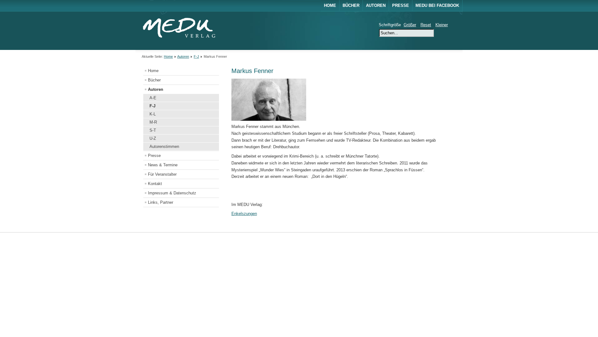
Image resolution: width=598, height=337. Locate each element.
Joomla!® (450, 240)
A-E (153, 97)
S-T (153, 130)
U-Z (153, 138)
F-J (196, 56)
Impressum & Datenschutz (172, 193)
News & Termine (163, 165)
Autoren (376, 5)
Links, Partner (160, 202)
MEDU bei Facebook (437, 5)
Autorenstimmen (164, 146)
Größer (410, 24)
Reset (425, 24)
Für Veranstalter (162, 174)
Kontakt (155, 183)
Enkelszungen (244, 213)
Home (330, 5)
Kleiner (441, 24)
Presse (400, 5)
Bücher (351, 5)
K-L (153, 114)
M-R (153, 122)
